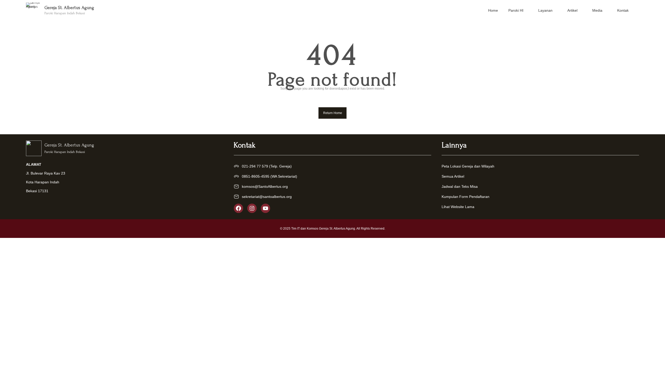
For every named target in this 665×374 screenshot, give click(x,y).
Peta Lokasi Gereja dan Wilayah (468, 166)
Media (597, 10)
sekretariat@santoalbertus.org (267, 197)
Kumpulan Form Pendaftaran (465, 197)
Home (493, 10)
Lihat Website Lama (458, 207)
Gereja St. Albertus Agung (69, 7)
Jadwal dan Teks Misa (460, 186)
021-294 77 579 (255, 166)
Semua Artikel (453, 176)
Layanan (545, 10)
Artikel (572, 10)
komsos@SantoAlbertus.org (265, 186)
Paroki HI (515, 10)
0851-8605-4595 (255, 176)
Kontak (623, 10)
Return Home (332, 113)
